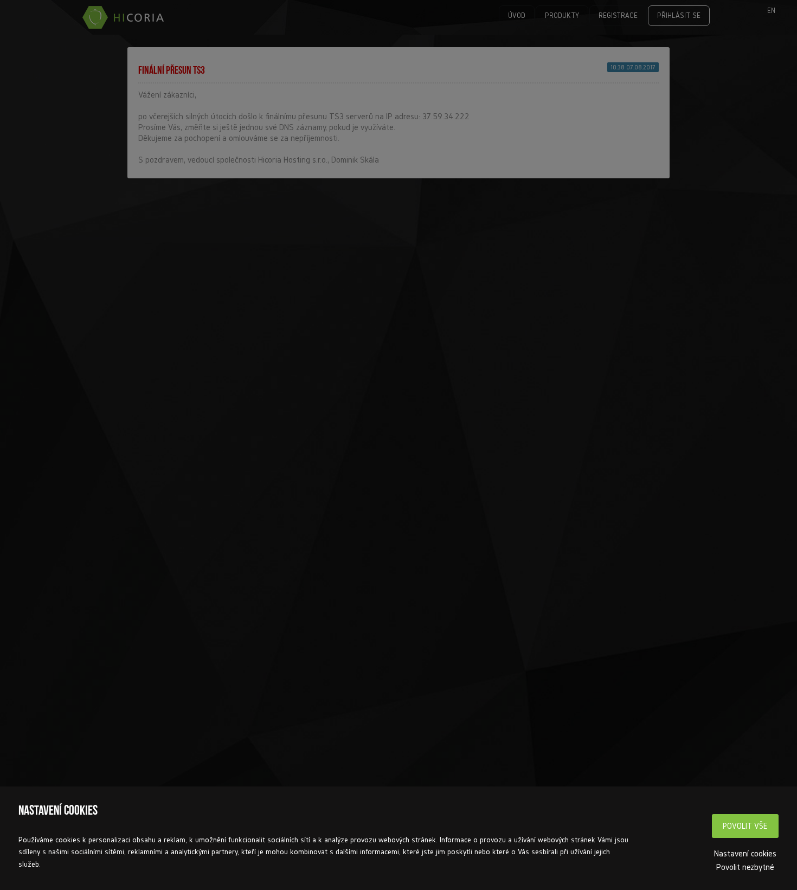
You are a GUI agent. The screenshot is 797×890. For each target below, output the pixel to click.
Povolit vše (745, 825)
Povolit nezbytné (745, 867)
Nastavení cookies (745, 853)
